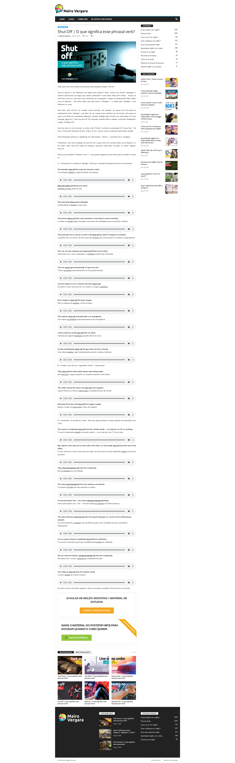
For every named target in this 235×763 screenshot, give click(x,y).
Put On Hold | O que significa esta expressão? (124, 743)
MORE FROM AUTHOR (83, 652)
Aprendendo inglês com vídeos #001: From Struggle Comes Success (151, 116)
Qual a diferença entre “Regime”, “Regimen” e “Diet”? (124, 731)
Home (59, 24)
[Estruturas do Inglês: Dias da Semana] (171, 165)
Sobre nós (83, 19)
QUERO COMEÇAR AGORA (96, 610)
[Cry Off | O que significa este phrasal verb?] (70, 690)
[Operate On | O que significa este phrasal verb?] (124, 690)
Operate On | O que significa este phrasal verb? (122, 702)
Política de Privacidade (170, 760)
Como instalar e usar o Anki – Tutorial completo (152, 104)
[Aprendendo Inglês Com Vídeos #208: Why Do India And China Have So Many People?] (171, 141)
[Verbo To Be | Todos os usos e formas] (171, 82)
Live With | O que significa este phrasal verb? (96, 677)
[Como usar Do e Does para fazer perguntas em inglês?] (171, 130)
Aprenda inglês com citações (151, 67)
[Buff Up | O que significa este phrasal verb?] (97, 690)
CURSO (71, 19)
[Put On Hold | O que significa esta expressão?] (105, 745)
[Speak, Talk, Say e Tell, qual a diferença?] (171, 153)
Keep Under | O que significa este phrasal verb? (122, 677)
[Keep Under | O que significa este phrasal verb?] (124, 665)
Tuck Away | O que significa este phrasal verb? (70, 677)
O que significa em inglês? (150, 30)
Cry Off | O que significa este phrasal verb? (68, 702)
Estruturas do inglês (148, 52)
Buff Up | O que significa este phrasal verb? (95, 702)
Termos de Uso (156, 760)
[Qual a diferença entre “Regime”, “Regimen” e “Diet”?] (105, 733)
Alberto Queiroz (65, 36)
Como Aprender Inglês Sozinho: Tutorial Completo (151, 92)
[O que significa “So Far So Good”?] (171, 177)
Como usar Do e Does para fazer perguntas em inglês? (151, 127)
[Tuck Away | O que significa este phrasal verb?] (70, 665)
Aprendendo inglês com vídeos (152, 48)
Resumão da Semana (148, 56)
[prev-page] (132, 652)
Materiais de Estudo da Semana (152, 63)
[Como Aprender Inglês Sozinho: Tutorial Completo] (171, 94)
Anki (89, 155)
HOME (62, 19)
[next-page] (135, 652)
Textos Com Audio (147, 59)
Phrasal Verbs (67, 24)
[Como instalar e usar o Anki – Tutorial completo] (171, 106)
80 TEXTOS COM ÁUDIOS (101, 19)
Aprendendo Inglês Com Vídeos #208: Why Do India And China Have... (151, 140)
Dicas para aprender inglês (150, 45)
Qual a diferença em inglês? (151, 41)
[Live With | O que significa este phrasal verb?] (97, 665)
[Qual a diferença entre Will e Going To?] (171, 189)
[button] (176, 19)
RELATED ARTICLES (66, 652)
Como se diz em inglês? (149, 37)
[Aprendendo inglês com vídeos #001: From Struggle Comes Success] (171, 118)
